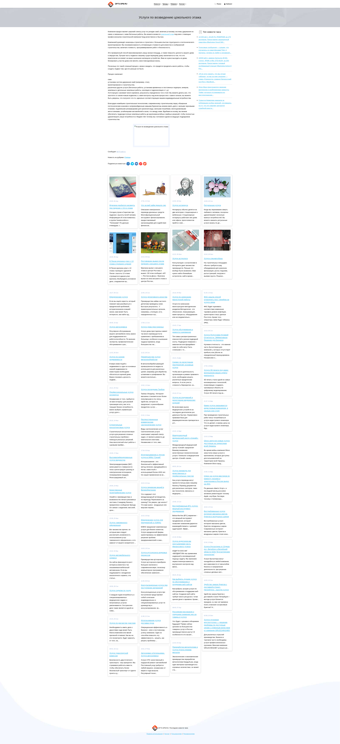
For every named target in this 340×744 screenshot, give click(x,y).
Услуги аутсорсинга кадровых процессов (154, 553)
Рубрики (174, 4)
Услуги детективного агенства (154, 297)
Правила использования (155, 734)
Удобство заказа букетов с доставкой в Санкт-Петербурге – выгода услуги (216, 587)
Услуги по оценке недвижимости (116, 358)
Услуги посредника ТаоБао (153, 389)
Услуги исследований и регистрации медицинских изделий (183, 400)
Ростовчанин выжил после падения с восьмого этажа (152, 262)
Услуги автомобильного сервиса (119, 556)
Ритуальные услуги (212, 205)
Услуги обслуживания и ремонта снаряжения (182, 330)
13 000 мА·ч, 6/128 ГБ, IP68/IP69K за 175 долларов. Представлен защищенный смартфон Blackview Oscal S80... (215, 39)
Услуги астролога (180, 258)
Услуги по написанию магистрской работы (181, 298)
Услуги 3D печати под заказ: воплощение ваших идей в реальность (216, 372)
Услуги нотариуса (180, 205)
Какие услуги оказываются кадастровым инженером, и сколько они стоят (216, 408)
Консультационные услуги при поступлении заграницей (154, 586)
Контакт (182, 4)
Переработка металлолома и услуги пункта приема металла (185, 649)
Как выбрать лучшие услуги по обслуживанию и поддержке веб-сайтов (184, 581)
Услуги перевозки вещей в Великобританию (152, 488)
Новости (157, 4)
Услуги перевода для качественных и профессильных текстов (183, 473)
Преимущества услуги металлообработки (150, 358)
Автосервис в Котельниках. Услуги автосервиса (153, 654)
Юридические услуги (118, 297)
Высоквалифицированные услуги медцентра (120, 458)
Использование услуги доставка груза (151, 621)
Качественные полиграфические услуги (120, 491)
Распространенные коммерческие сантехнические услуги (151, 422)
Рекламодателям (189, 734)
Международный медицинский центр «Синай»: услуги (185, 438)
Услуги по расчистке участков (122, 623)
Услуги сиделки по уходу (120, 590)
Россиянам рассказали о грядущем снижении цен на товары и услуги (184, 614)
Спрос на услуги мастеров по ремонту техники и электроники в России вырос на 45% (217, 480)
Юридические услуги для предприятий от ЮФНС (152, 521)
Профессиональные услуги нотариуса (121, 393)
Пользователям (176, 734)
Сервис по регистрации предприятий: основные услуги (182, 365)
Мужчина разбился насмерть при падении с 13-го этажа (122, 206)
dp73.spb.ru (121, 152)
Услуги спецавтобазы (213, 258)
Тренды (165, 4)
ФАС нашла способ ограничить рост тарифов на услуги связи (216, 299)
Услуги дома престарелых (152, 327)
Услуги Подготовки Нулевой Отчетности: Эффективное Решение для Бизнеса (216, 337)
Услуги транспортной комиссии (118, 654)
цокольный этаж (167, 34)
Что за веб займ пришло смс (153, 205)
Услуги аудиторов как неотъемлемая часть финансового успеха (181, 544)
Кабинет (229, 4)
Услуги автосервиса (118, 327)
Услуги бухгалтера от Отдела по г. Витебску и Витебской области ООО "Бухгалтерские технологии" (217, 550)
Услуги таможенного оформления (118, 524)
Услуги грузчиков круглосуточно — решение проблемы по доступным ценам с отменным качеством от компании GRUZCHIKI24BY (217, 625)
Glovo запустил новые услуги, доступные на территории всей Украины (217, 443)
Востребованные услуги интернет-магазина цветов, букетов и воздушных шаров (216, 514)
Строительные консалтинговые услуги (119, 426)
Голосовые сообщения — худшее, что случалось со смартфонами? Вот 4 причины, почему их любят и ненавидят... (215, 50)
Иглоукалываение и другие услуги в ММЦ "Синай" (153, 456)
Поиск (218, 4)
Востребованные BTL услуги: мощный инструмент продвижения (185, 508)
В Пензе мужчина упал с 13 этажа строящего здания (121, 262)
